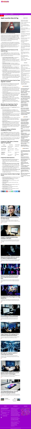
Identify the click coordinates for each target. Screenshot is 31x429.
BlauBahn (19, 421)
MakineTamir (12, 413)
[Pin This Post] (7, 191)
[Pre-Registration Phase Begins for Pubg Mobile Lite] (10, 290)
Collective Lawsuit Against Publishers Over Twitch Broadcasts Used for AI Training (25, 59)
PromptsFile (15, 425)
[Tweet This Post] (3, 191)
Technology (7, 20)
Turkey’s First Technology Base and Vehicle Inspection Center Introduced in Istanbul (25, 113)
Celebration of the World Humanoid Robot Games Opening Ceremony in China (25, 71)
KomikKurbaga (16, 417)
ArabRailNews (16, 422)
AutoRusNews (12, 425)
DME (16, 424)
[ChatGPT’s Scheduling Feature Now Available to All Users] (10, 230)
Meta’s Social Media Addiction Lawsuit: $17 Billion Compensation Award (10, 257)
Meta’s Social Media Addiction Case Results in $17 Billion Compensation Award (25, 120)
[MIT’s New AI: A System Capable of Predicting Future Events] (10, 346)
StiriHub (15, 424)
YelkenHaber (12, 412)
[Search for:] (26, 15)
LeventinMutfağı (16, 419)
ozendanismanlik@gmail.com (5, 414)
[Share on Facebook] (2, 191)
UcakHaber (18, 412)
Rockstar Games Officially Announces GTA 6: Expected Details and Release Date (25, 123)
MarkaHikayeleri (14, 415)
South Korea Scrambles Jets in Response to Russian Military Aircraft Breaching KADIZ (25, 140)
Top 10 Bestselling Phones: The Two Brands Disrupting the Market (9, 392)
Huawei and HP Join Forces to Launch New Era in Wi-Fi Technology (25, 137)
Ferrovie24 (12, 424)
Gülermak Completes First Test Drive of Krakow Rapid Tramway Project (25, 160)
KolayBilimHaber (18, 414)
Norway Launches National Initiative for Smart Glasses (10, 218)
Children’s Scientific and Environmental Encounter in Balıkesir (25, 163)
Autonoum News (26, 86)
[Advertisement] (21, 6)
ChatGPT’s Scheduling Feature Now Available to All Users (9, 238)
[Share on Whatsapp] (12, 191)
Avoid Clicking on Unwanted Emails (9, 316)
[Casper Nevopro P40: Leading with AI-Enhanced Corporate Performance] (10, 327)
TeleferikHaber (18, 408)
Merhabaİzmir (12, 411)
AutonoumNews (16, 421)
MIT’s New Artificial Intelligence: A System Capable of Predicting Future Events (25, 134)
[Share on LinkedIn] (5, 191)
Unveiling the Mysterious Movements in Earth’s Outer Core (25, 171)
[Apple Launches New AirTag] (10, 32)
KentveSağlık (12, 419)
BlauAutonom (14, 423)
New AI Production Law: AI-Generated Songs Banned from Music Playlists (25, 56)
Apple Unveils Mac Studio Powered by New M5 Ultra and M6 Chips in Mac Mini (25, 50)
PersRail (12, 423)
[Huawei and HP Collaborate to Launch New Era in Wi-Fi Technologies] (10, 366)
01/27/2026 (3, 20)
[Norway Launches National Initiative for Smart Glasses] (10, 210)
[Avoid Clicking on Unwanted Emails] (10, 309)
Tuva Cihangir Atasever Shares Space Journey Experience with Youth (25, 151)
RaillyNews (26, 116)
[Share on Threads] (19, 191)
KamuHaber (15, 412)
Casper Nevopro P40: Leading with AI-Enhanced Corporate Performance (10, 334)
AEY (11, 415)
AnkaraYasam (12, 410)
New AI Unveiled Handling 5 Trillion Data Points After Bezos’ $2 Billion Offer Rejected (25, 46)
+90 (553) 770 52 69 (4, 413)
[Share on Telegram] (16, 191)
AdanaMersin (16, 410)
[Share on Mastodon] (14, 191)
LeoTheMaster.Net (13, 414)
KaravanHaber (16, 411)
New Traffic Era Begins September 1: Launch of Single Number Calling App (25, 91)
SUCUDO (12, 408)
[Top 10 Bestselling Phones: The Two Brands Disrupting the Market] (10, 384)
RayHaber (14, 408)
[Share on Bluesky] (17, 191)
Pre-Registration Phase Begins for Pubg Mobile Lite (10, 297)
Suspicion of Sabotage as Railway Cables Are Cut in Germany (24, 154)
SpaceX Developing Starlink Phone (25, 73)
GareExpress (12, 422)
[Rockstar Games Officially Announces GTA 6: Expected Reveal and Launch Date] (10, 269)
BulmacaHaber (18, 415)
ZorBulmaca (18, 418)
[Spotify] (1, 417)
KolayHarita (12, 418)
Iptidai (15, 413)
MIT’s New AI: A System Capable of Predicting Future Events (9, 353)
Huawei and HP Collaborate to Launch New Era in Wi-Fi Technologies (10, 373)
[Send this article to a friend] (9, 191)
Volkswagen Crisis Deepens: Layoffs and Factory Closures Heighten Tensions (25, 101)
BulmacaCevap (13, 417)
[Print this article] (10, 191)
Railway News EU (26, 148)
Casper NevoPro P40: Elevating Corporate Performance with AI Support (25, 131)
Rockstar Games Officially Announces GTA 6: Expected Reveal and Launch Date (10, 277)
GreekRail (17, 423)
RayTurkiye (15, 418)
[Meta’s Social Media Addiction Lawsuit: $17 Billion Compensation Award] (10, 250)
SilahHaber (17, 413)
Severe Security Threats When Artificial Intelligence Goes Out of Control (25, 53)
